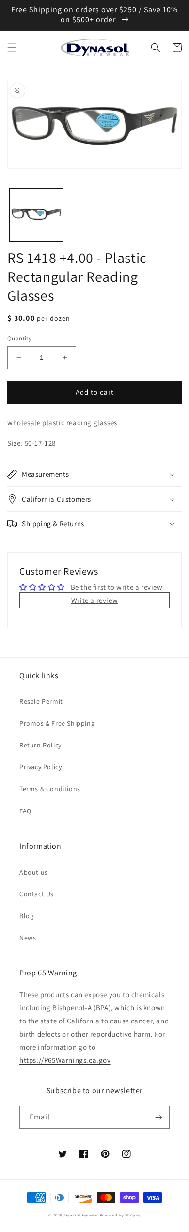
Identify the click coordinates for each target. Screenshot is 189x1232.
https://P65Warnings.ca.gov (65, 1060)
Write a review (94, 600)
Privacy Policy (40, 766)
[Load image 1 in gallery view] (36, 215)
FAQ (25, 811)
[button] (12, 47)
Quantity (19, 338)
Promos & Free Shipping (56, 723)
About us (33, 872)
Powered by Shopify (120, 1214)
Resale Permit (41, 701)
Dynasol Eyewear (81, 1214)
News (27, 937)
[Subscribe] (158, 1117)
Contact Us (36, 894)
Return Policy (40, 745)
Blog (26, 915)
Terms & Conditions (49, 788)
